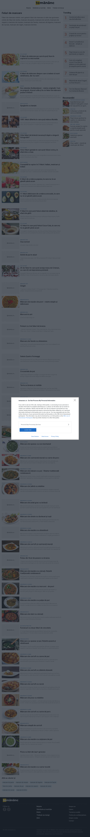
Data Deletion (35, 436)
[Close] (75, 400)
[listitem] (45, 424)
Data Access (45, 436)
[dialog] (45, 418)
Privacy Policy (55, 436)
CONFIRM (27, 430)
